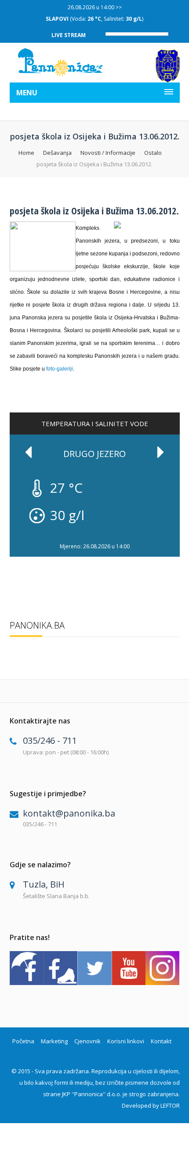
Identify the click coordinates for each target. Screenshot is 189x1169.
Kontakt (161, 1041)
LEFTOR (170, 1105)
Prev (29, 452)
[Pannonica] (61, 62)
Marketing (54, 1041)
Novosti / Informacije (107, 153)
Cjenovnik (87, 1041)
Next (160, 452)
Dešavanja (57, 153)
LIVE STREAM (68, 35)
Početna (23, 1041)
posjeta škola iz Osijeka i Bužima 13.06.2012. (94, 210)
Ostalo (153, 153)
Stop (175, 538)
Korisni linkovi (125, 1041)
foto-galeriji (59, 369)
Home (26, 153)
